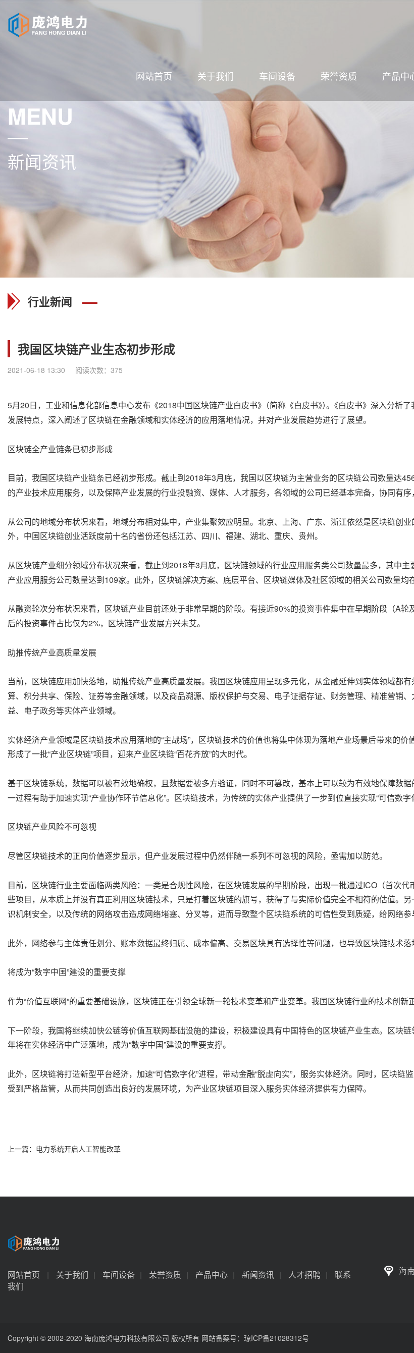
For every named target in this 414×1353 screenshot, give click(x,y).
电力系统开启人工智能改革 (78, 1149)
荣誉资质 (339, 75)
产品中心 (211, 1274)
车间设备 (277, 75)
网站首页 (154, 75)
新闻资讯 (258, 1274)
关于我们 (215, 75)
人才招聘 (304, 1274)
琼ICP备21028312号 (276, 1338)
